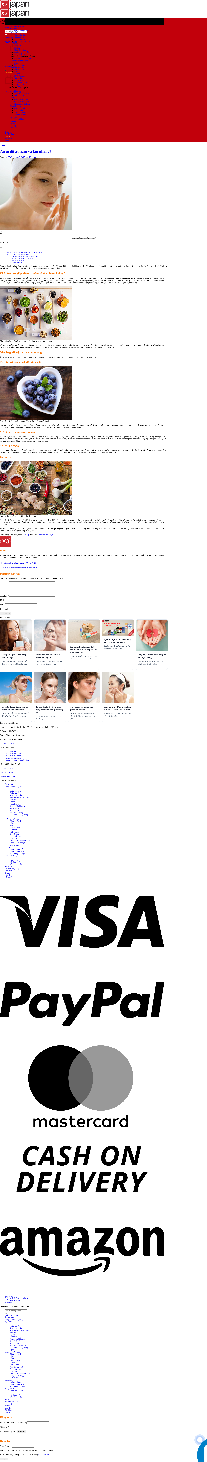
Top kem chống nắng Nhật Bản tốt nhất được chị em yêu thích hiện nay (83, 650)
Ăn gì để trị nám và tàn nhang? (25, 151)
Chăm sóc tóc (19, 37)
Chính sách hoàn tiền (13, 754)
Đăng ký (4, 1459)
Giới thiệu (4, 743)
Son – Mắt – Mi (20, 54)
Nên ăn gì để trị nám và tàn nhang (18, 254)
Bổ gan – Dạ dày (20, 69)
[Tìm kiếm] (6, 34)
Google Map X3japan (8, 776)
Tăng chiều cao (20, 84)
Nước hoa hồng (20, 50)
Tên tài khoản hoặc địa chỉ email (13, 1423)
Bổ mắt (17, 72)
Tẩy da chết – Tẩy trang (19, 815)
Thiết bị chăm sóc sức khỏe (20, 841)
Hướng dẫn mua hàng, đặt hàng (17, 760)
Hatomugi (13, 121)
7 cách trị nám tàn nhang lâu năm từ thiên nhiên (19, 568)
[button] (7, 27)
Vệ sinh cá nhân (20, 115)
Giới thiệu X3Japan (17, 26)
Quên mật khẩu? (6, 1436)
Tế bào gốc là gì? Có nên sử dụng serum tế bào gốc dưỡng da (49, 710)
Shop (7, 141)
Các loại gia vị (17, 262)
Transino (13, 123)
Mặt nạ (12, 802)
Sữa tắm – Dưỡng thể (22, 59)
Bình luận (4, 596)
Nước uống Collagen (22, 104)
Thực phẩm (18, 110)
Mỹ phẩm (13, 33)
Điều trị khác (19, 95)
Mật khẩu (4, 1427)
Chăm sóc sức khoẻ (17, 67)
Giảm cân (18, 78)
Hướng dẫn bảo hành (13, 758)
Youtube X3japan (6, 772)
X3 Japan (32, 157)
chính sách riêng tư (45, 1454)
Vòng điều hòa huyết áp (19, 31)
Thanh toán (9, 1302)
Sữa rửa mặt (19, 56)
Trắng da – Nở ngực (22, 93)
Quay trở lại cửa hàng (13, 92)
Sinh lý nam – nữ (20, 82)
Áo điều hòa (14, 28)
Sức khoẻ (13, 128)
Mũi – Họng (19, 80)
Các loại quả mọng (18, 260)
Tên (1, 600)
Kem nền (13, 800)
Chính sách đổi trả (12, 751)
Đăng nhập (21, 1432)
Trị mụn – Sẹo (19, 65)
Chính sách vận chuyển (14, 756)
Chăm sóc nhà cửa (21, 108)
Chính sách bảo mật (12, 1300)
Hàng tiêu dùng (15, 106)
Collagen (13, 97)
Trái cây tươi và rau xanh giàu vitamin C (25, 256)
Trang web (4, 609)
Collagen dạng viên (21, 102)
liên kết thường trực (45, 535)
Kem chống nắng (20, 39)
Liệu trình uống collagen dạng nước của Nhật (18, 563)
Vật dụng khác (20, 113)
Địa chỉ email (6, 1446)
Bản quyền (9, 1296)
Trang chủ (8, 132)
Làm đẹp (13, 125)
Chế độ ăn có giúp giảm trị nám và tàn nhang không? (24, 252)
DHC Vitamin (19, 76)
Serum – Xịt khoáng (22, 52)
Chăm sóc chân (20, 35)
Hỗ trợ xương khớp (17, 119)
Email (2, 605)
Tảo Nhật (18, 87)
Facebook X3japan (7, 768)
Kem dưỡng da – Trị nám (19, 797)
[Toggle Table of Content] (2, 248)
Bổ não (17, 74)
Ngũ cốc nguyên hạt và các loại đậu (23, 258)
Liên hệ (12, 130)
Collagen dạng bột (21, 100)
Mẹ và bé (13, 117)
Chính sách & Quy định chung (16, 1298)
